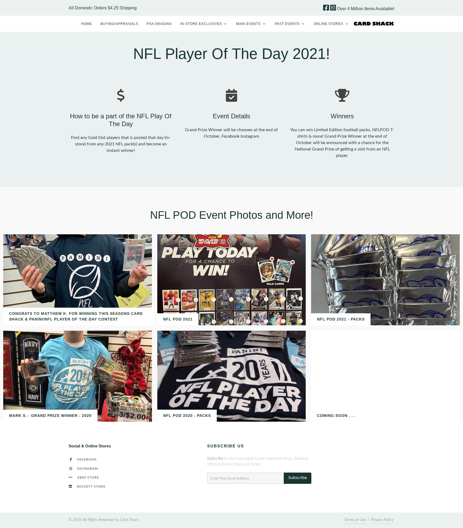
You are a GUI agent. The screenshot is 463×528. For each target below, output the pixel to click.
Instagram (87, 468)
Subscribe (297, 478)
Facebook (86, 459)
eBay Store (87, 477)
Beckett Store (91, 486)
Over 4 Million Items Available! (365, 8)
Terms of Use (355, 520)
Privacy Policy (382, 520)
